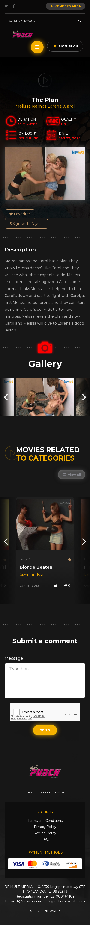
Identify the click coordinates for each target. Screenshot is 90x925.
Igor (40, 574)
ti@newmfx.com (30, 901)
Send (45, 730)
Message (14, 658)
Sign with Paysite (28, 224)
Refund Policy (45, 833)
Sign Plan (67, 46)
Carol (69, 106)
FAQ (45, 839)
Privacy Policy (45, 827)
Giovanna (28, 574)
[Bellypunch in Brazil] (23, 34)
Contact (60, 792)
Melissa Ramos (31, 106)
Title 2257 (30, 792)
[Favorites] (4, 560)
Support (45, 792)
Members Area (67, 6)
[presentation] (6, 396)
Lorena (55, 106)
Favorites (21, 214)
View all (74, 474)
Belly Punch (28, 559)
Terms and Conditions (45, 821)
